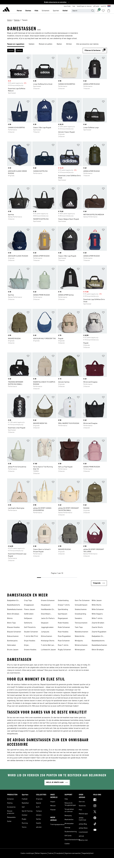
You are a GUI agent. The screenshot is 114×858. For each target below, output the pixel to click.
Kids (36, 11)
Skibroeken (11, 645)
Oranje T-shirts (64, 605)
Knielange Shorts (47, 641)
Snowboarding (80, 614)
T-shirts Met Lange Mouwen (48, 645)
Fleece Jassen (29, 609)
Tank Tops (79, 627)
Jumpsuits (45, 632)
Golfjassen (28, 618)
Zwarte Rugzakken (99, 632)
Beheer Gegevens (41, 853)
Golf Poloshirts (30, 627)
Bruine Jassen (12, 650)
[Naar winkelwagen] (108, 10)
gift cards (96, 6)
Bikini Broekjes (13, 614)
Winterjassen (80, 650)
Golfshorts (28, 623)
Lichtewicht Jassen (48, 650)
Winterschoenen (81, 645)
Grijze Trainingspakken (30, 645)
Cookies (50, 853)
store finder (67, 6)
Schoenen (45, 11)
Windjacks (79, 641)
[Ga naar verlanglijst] (103, 10)
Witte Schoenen (98, 609)
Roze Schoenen (64, 641)
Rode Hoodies (63, 623)
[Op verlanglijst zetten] (28, 58)
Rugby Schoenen (64, 650)
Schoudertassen (81, 605)
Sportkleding (63, 609)
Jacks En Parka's (48, 618)
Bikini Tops (11, 623)
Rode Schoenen (64, 627)
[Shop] (6, 9)
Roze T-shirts (63, 645)
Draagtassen (29, 605)
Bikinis (10, 618)
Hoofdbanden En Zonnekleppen (47, 610)
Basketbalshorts (13, 605)
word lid (103, 6)
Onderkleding (63, 600)
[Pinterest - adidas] (100, 818)
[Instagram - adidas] (100, 806)
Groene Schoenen (48, 600)
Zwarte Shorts (97, 627)
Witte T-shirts (97, 618)
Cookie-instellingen (27, 853)
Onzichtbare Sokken (45, 614)
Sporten (56, 11)
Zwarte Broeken (98, 623)
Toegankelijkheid (87, 853)
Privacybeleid (59, 853)
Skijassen (44, 623)
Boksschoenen (13, 636)
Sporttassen (62, 614)
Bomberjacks (12, 641)
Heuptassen (45, 605)
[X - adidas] (100, 812)
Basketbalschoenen (14, 609)
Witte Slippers (97, 614)
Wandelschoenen (81, 632)
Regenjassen (63, 618)
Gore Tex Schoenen (82, 600)
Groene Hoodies (30, 650)
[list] (57, 44)
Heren (19, 11)
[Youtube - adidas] (100, 830)
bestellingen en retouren (84, 6)
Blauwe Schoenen (14, 632)
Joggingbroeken (47, 627)
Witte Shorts (96, 605)
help (73, 6)
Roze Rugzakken (64, 636)
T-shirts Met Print (31, 636)
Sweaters (78, 618)
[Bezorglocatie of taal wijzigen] (109, 6)
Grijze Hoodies (29, 641)
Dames (28, 11)
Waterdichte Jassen (79, 636)
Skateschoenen (81, 609)
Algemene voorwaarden (73, 853)
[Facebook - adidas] (100, 800)
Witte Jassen (97, 600)
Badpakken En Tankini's (12, 601)
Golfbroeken (29, 614)
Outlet (65, 11)
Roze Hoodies (63, 632)
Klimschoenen (46, 636)
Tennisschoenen (81, 623)
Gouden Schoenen (31, 632)
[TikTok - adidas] (100, 824)
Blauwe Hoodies (13, 627)
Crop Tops (28, 600)
